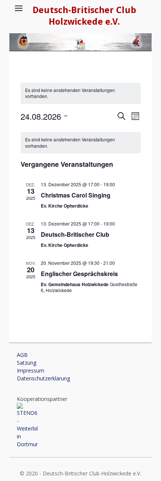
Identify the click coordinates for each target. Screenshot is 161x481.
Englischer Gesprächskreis (79, 273)
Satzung (26, 362)
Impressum (30, 370)
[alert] (81, 93)
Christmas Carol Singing (75, 195)
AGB (22, 354)
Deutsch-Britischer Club (75, 234)
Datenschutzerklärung (43, 378)
